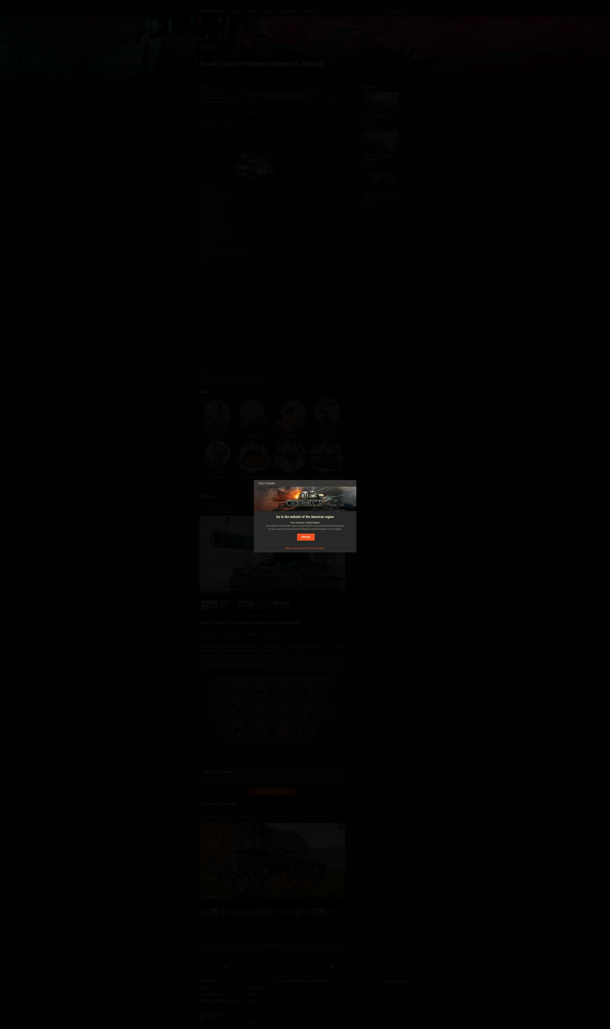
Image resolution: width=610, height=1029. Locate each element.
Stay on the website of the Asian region (305, 548)
